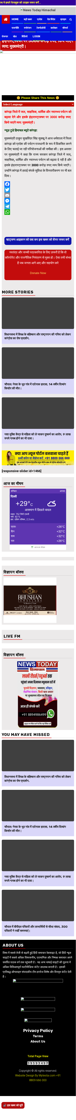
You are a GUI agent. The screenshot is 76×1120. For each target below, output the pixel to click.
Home (15, 19)
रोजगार (5, 36)
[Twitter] (37, 189)
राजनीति (15, 27)
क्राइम (63, 19)
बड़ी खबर (28, 19)
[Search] (70, 19)
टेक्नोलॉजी (41, 27)
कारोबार (54, 27)
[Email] (37, 195)
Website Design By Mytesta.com (35, 1075)
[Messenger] (37, 201)
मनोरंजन (27, 27)
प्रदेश (39, 19)
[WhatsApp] (37, 212)
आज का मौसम (39, 547)
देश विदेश (51, 19)
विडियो (25, 36)
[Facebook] (37, 184)
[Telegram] (37, 206)
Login (36, 36)
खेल (15, 36)
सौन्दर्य (65, 27)
